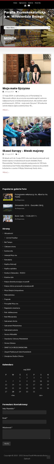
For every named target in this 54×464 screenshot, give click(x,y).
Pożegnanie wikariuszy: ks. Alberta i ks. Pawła (31, 195)
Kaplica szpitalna (10, 269)
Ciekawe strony (10, 247)
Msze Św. (38, 3)
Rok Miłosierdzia (10, 317)
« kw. (13, 395)
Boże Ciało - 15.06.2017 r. (26, 216)
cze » (41, 395)
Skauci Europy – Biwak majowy (23, 151)
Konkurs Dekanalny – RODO (14, 273)
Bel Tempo (8, 242)
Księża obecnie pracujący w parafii (16, 282)
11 (41, 381)
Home (15, 3)
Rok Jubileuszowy (10, 312)
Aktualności (8, 233)
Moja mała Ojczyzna (16, 88)
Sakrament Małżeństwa (13, 326)
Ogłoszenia (23, 3)
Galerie (30, 3)
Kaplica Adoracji (10, 264)
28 (13, 392)
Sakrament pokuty (11, 330)
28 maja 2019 (9, 92)
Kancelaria (8, 260)
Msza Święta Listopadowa (13, 290)
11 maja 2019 (9, 154)
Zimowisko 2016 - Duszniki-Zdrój (29, 205)
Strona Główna (9, 343)
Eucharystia (8, 251)
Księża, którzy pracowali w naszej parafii (19, 286)
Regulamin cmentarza (12, 308)
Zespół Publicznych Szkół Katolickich (17, 352)
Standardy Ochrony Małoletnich (16, 339)
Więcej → (6, 110)
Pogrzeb (7, 299)
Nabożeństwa (9, 295)
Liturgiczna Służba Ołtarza (13, 356)
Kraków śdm (9, 277)
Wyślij (6, 444)
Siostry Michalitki (10, 334)
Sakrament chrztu (10, 321)
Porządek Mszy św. (11, 304)
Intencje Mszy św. (10, 255)
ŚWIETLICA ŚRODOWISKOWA (15, 347)
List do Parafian (12, 238)
